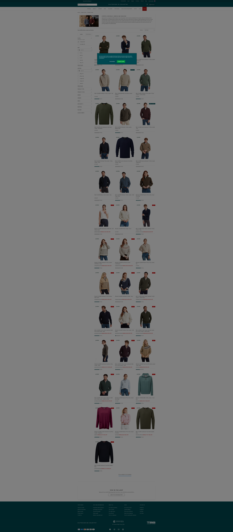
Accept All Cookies (121, 61)
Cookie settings (112, 61)
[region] (117, 58)
